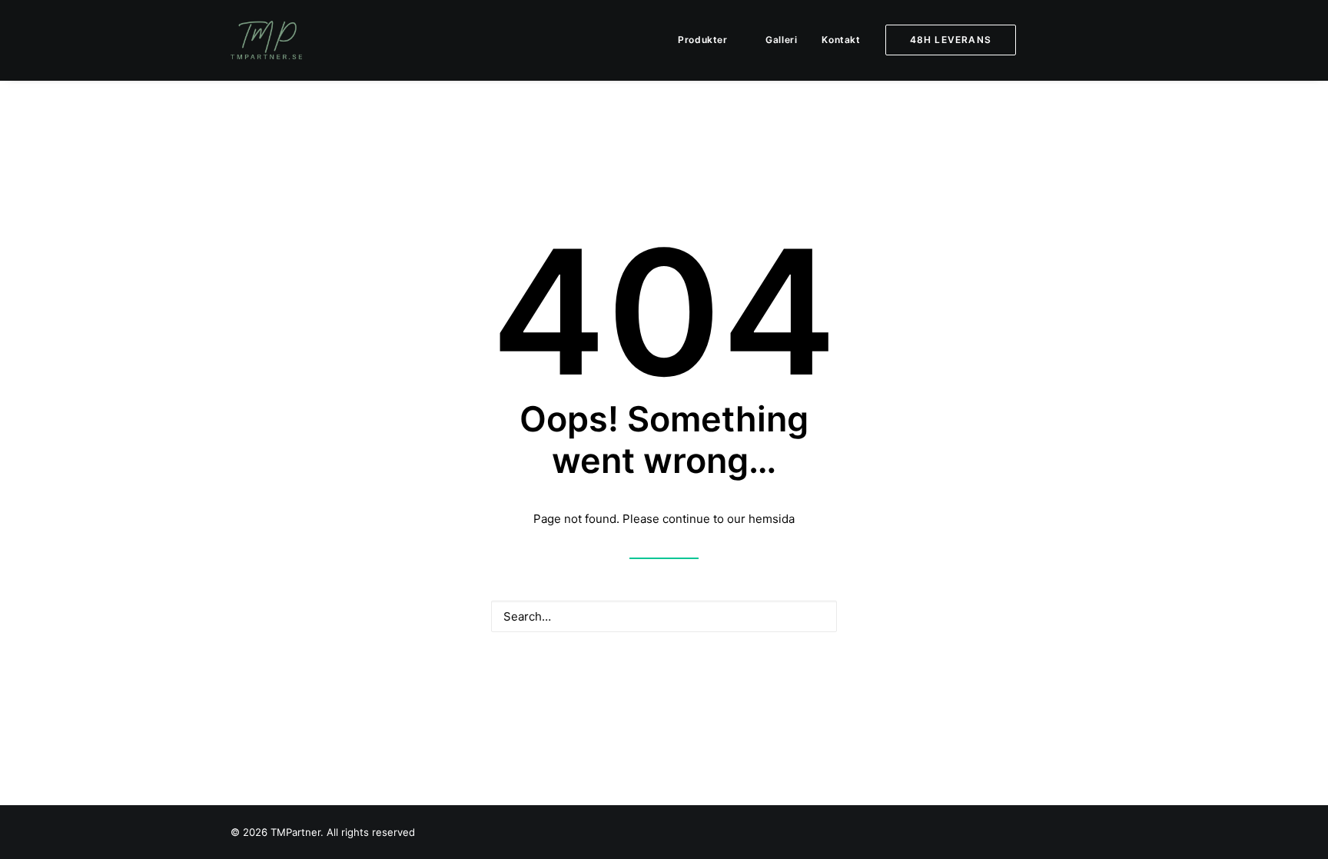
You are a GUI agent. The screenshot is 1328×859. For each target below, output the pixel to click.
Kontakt (841, 39)
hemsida (772, 518)
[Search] (664, 616)
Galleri (781, 39)
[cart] (1087, 40)
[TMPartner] (266, 40)
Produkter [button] (702, 39)
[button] (1060, 40)
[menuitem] (709, 40)
